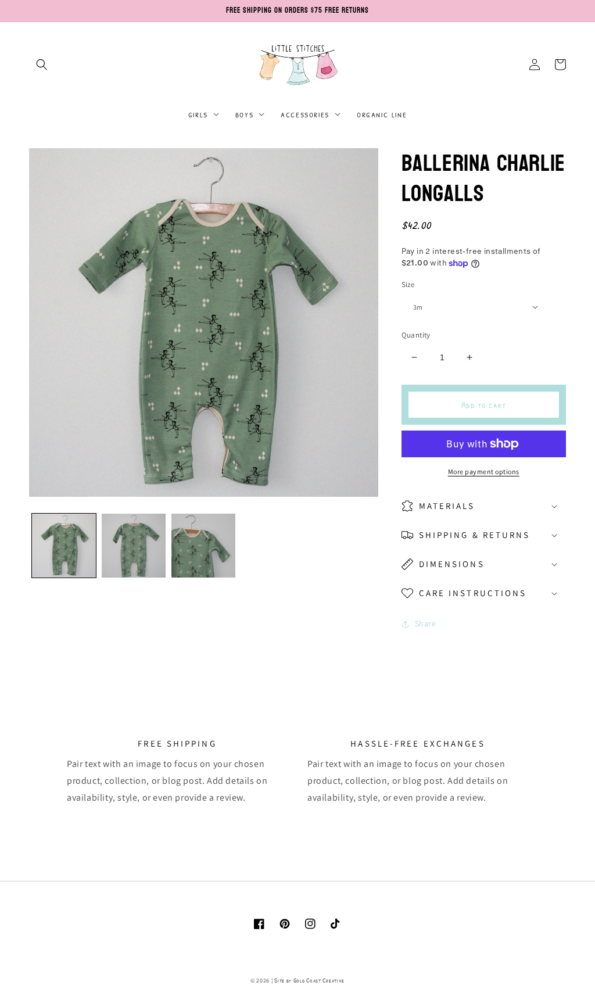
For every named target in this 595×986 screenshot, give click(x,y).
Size (408, 284)
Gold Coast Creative (319, 980)
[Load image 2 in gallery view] (134, 546)
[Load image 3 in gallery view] (203, 546)
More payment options (483, 471)
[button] (42, 64)
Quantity (416, 335)
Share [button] (425, 623)
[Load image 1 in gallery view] (64, 546)
